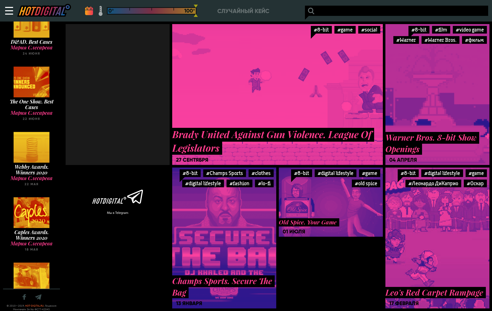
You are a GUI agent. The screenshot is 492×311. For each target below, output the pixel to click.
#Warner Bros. (440, 39)
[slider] (195, 11)
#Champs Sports (224, 173)
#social (369, 29)
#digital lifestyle (203, 183)
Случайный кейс (243, 11)
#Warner (406, 39)
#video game (470, 29)
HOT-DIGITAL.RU (34, 305)
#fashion (239, 183)
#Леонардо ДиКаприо (433, 183)
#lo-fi (264, 183)
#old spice (366, 183)
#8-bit (321, 29)
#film (441, 29)
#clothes (261, 173)
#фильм (474, 39)
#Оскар (475, 183)
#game (345, 29)
